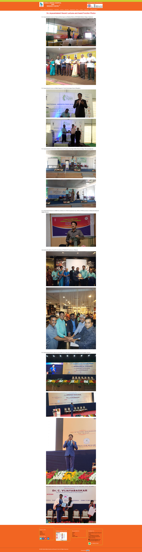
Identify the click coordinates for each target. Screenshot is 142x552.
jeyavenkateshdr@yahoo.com (95, 539)
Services (62, 9)
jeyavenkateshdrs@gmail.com (94, 540)
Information (86, 9)
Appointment (72, 9)
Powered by (83, 550)
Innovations (56, 9)
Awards (41, 532)
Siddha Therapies (93, 9)
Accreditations (50, 9)
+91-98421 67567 (95, 543)
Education (67, 9)
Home (42, 9)
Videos (77, 9)
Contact (81, 9)
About (45, 9)
